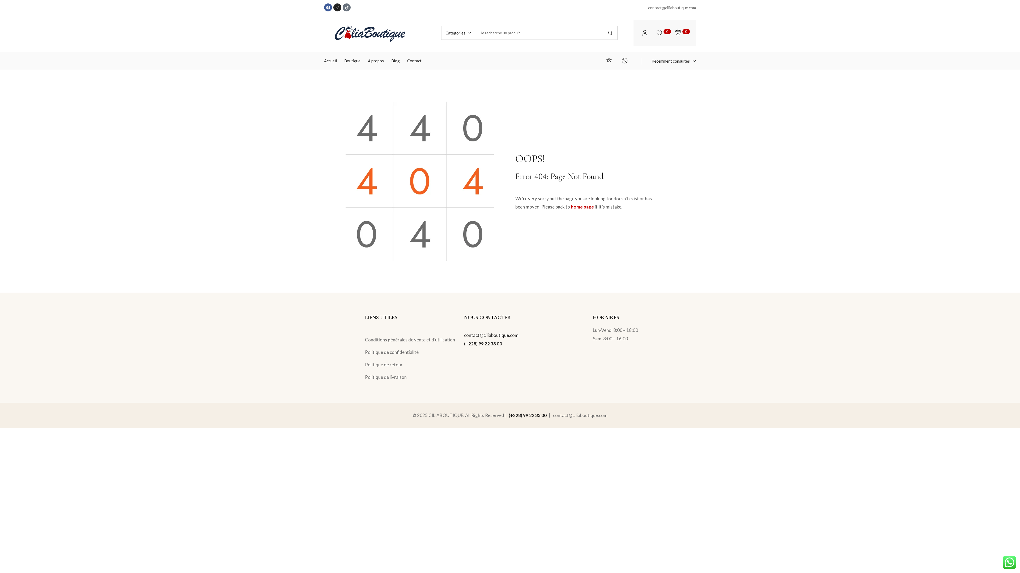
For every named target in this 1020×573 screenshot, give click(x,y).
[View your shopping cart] (678, 33)
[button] (458, 33)
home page (582, 207)
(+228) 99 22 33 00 (483, 343)
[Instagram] (337, 7)
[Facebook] (328, 7)
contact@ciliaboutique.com (491, 335)
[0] (659, 33)
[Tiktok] (347, 7)
